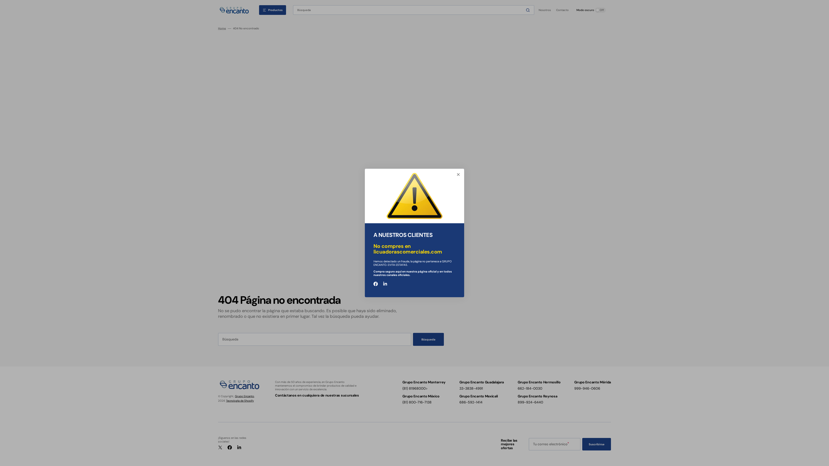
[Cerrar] (458, 174)
